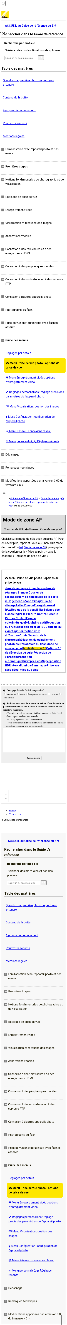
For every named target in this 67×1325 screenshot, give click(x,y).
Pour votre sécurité (15, 123)
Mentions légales (13, 136)
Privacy (12, 810)
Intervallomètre (21, 665)
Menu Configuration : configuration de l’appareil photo (30, 419)
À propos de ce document (19, 110)
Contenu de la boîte (15, 97)
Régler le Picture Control (30, 614)
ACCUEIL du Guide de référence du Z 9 (33, 841)
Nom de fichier (27, 597)
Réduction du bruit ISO (30, 627)
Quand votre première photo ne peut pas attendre (28, 82)
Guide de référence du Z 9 (24, 498)
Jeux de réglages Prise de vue (25, 588)
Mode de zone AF (35, 547)
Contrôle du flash (34, 644)
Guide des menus (50, 498)
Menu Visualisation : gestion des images (32, 406)
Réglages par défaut (18, 353)
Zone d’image (33, 601)
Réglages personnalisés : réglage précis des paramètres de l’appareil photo (35, 394)
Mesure (18, 644)
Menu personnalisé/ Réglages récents (32, 441)
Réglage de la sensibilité (27, 609)
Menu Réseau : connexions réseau (28, 431)
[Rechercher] (41, 57)
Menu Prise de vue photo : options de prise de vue (32, 365)
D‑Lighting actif (35, 622)
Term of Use (15, 814)
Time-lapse (39, 665)
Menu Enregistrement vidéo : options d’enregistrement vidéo (30, 380)
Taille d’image (25, 605)
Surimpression (32, 661)
